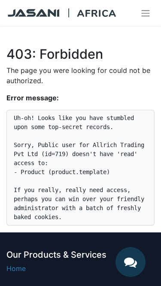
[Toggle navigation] (146, 12)
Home (16, 268)
